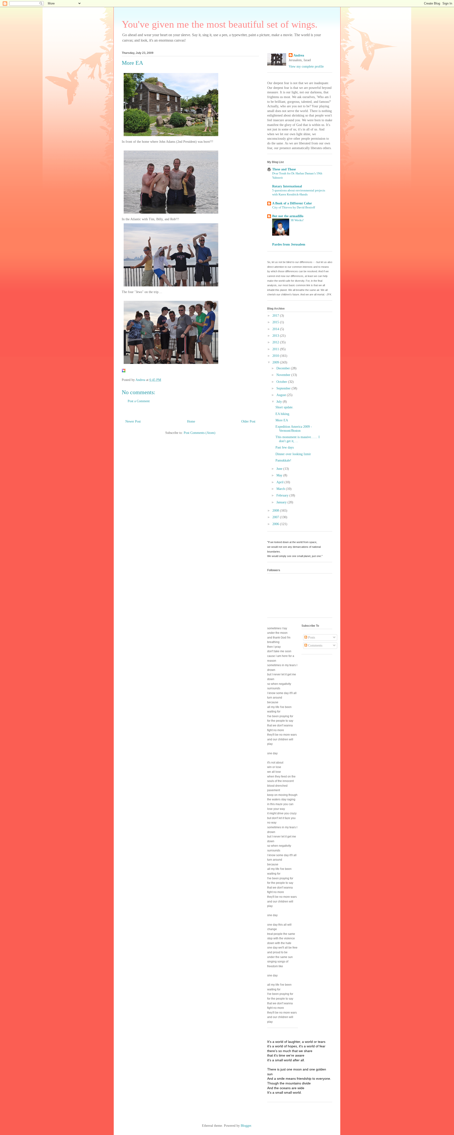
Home (191, 421)
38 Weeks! (297, 220)
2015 (276, 322)
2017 (276, 315)
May (279, 475)
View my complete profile (306, 66)
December (283, 368)
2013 (276, 335)
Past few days (284, 447)
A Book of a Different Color (292, 203)
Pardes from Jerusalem (288, 244)
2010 (276, 356)
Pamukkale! (283, 460)
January (282, 502)
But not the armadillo (287, 216)
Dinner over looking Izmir (293, 454)
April (280, 482)
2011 (276, 349)
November (283, 375)
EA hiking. (282, 414)
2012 (276, 342)
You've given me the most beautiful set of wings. (220, 24)
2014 (276, 329)
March (281, 489)
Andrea (298, 55)
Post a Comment (139, 401)
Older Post (248, 421)
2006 (276, 524)
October (282, 382)
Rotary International (287, 186)
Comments (314, 645)
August (281, 395)
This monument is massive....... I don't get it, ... (297, 439)
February (282, 495)
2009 (276, 362)
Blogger (246, 1125)
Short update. (284, 407)
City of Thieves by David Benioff (293, 207)
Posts (311, 637)
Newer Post (133, 421)
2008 (276, 510)
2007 (276, 517)
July (279, 401)
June (279, 468)
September (284, 388)
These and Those (284, 169)
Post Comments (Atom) (199, 433)
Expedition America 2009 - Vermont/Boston (293, 428)
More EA (281, 420)
